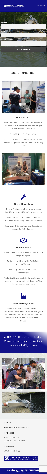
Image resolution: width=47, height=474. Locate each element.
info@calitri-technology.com (16, 427)
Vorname (5, 23)
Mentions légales (23, 471)
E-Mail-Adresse (7, 40)
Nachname (5, 31)
